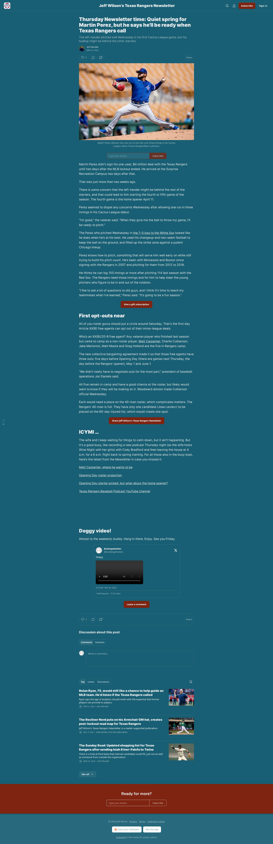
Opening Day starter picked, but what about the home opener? (123, 483)
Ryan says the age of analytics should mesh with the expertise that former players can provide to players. (119, 701)
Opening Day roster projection (100, 475)
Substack (121, 837)
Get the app (152, 829)
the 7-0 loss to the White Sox (153, 233)
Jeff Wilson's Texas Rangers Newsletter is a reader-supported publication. (118, 728)
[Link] (74, 315)
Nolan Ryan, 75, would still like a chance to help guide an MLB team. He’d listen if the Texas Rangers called (121, 693)
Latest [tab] (91, 681)
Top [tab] (83, 681)
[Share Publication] (234, 6)
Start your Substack (128, 829)
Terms (142, 821)
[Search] (227, 6)
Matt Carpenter (149, 341)
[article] (136, 701)
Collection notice (156, 821)
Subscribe (247, 5)
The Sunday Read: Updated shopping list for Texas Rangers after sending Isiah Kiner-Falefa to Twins (116, 747)
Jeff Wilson (92, 47)
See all (85, 774)
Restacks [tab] (99, 642)
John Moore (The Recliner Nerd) (111, 732)
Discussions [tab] (103, 681)
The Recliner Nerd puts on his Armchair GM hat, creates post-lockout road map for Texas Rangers (120, 722)
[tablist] (92, 642)
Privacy (133, 821)
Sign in (263, 5)
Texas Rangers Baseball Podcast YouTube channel (114, 491)
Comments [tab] (86, 642)
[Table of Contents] (3, 422)
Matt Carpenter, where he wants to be (106, 467)
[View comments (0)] (93, 57)
